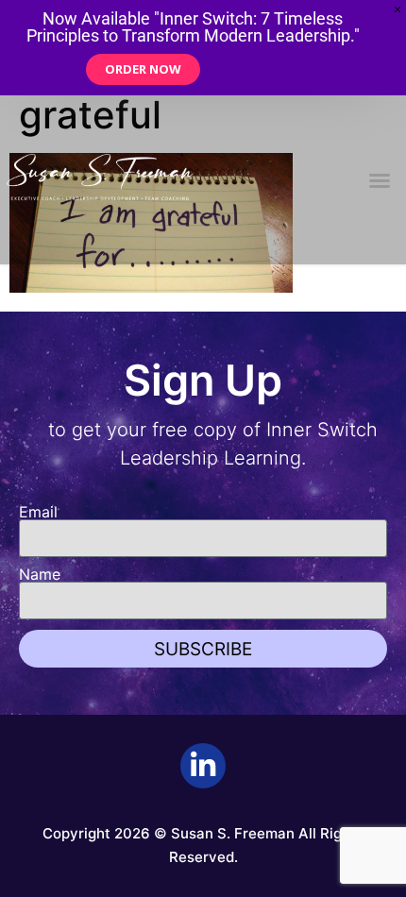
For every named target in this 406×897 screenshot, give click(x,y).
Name (39, 574)
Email (38, 511)
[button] (380, 180)
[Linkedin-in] (203, 765)
